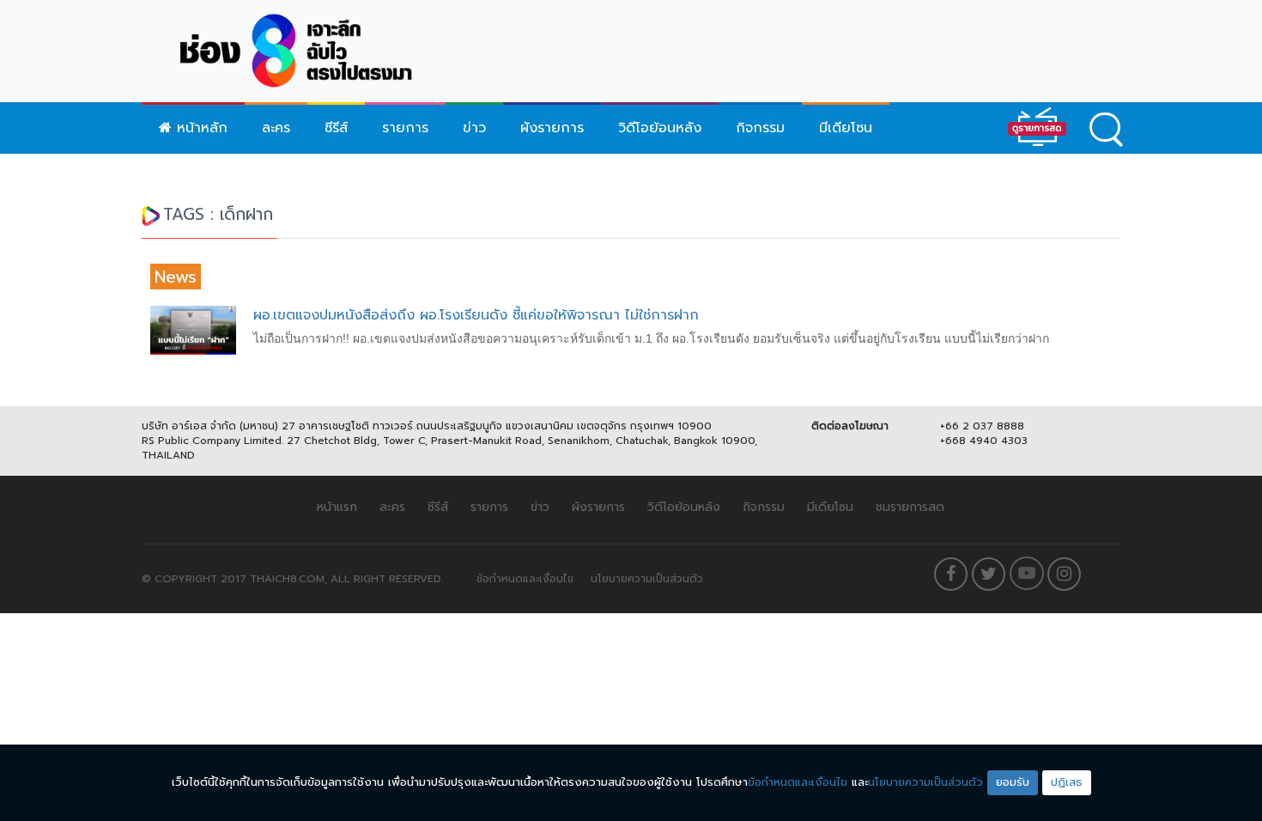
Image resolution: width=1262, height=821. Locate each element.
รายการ (405, 128)
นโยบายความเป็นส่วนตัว (647, 579)
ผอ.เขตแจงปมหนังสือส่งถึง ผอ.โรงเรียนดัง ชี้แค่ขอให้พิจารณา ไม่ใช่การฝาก (476, 315)
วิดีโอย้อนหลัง (659, 128)
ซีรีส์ (336, 128)
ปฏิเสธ (1067, 782)
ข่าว (474, 128)
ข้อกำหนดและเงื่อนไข (524, 579)
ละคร (276, 128)
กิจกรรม (760, 128)
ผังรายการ (552, 128)
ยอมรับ (1012, 782)
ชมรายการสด (910, 507)
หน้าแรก (337, 507)
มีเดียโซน (845, 128)
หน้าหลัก (200, 128)
